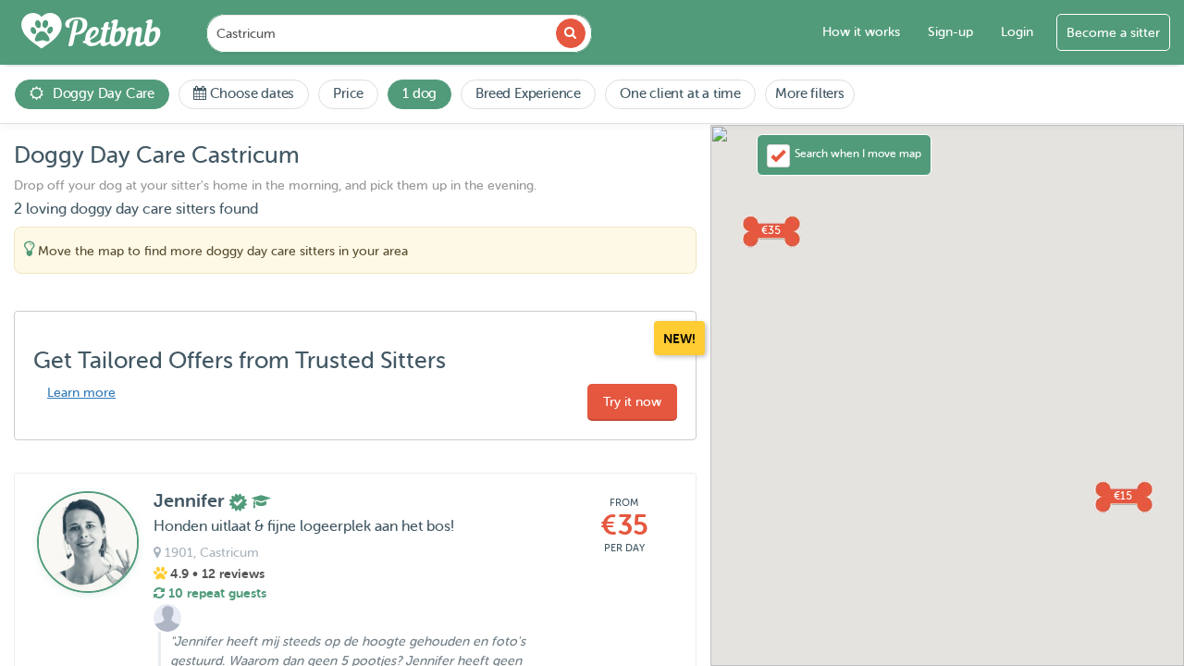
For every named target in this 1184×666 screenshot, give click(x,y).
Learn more (81, 393)
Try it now (632, 402)
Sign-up (950, 32)
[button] (770, 230)
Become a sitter (1113, 33)
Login (1017, 32)
